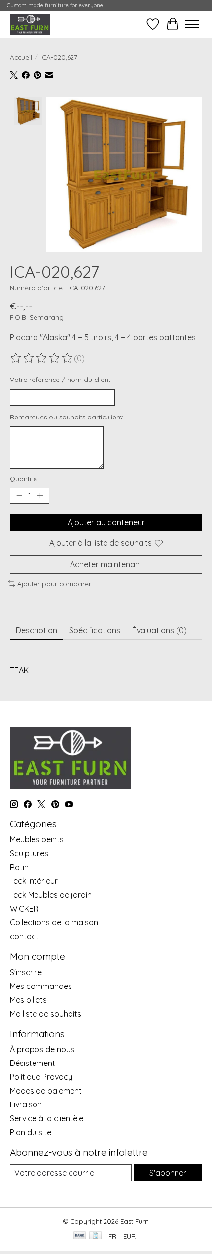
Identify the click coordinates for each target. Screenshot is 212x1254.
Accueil (21, 57)
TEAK (19, 670)
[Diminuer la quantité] (19, 496)
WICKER (24, 908)
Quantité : (25, 479)
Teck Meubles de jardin (51, 895)
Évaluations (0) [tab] (159, 630)
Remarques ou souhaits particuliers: (66, 417)
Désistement (32, 1063)
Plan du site (30, 1132)
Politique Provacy (41, 1077)
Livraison (26, 1104)
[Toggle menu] (192, 24)
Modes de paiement (46, 1091)
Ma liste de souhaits (45, 1014)
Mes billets (28, 1000)
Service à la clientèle (46, 1118)
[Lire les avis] (42, 358)
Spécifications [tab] (94, 630)
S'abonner (167, 1173)
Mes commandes (41, 986)
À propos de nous (42, 1049)
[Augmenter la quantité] (40, 496)
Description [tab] (36, 630)
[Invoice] (95, 1236)
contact (24, 936)
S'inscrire (26, 972)
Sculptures (29, 853)
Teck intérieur (34, 881)
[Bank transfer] (79, 1236)
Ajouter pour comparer (54, 584)
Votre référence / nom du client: (61, 379)
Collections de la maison (54, 922)
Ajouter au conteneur (106, 522)
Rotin (19, 867)
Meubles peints (37, 839)
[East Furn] (30, 24)
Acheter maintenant (106, 564)
